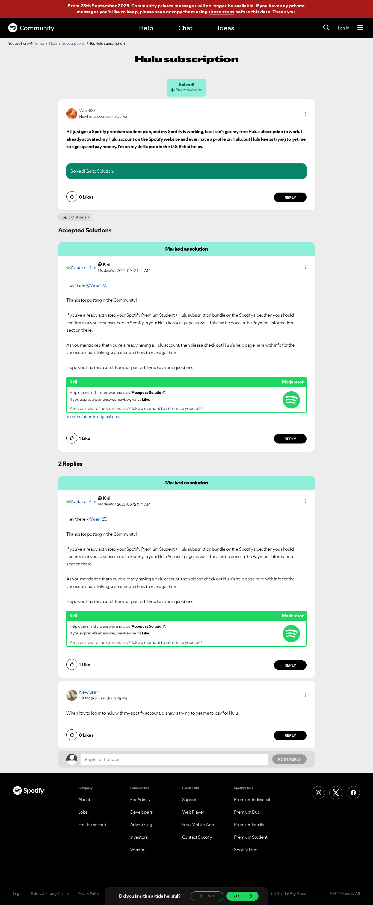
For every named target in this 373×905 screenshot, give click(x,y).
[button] (305, 114)
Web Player (193, 812)
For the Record (92, 825)
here (260, 345)
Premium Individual (252, 799)
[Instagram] (318, 792)
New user (88, 692)
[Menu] (360, 28)
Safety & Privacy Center (50, 893)
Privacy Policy (88, 893)
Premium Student (251, 837)
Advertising (141, 825)
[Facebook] (353, 792)
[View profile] (71, 113)
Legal (17, 893)
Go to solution (189, 90)
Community (37, 27)
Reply (290, 197)
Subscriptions (73, 43)
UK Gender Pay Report (289, 893)
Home (39, 43)
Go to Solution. (99, 171)
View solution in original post (93, 416)
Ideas (226, 27)
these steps (221, 12)
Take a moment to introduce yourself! (166, 408)
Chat (185, 27)
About (84, 799)
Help (146, 27)
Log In (343, 28)
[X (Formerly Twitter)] (335, 792)
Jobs (83, 812)
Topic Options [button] (73, 217)
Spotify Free (245, 850)
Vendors (138, 850)
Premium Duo (247, 812)
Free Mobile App (198, 825)
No (211, 896)
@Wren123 (96, 285)
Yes (237, 896)
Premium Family (249, 825)
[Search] (326, 27)
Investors (139, 837)
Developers (141, 812)
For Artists (140, 799)
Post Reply (289, 759)
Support (190, 799)
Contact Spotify (197, 837)
